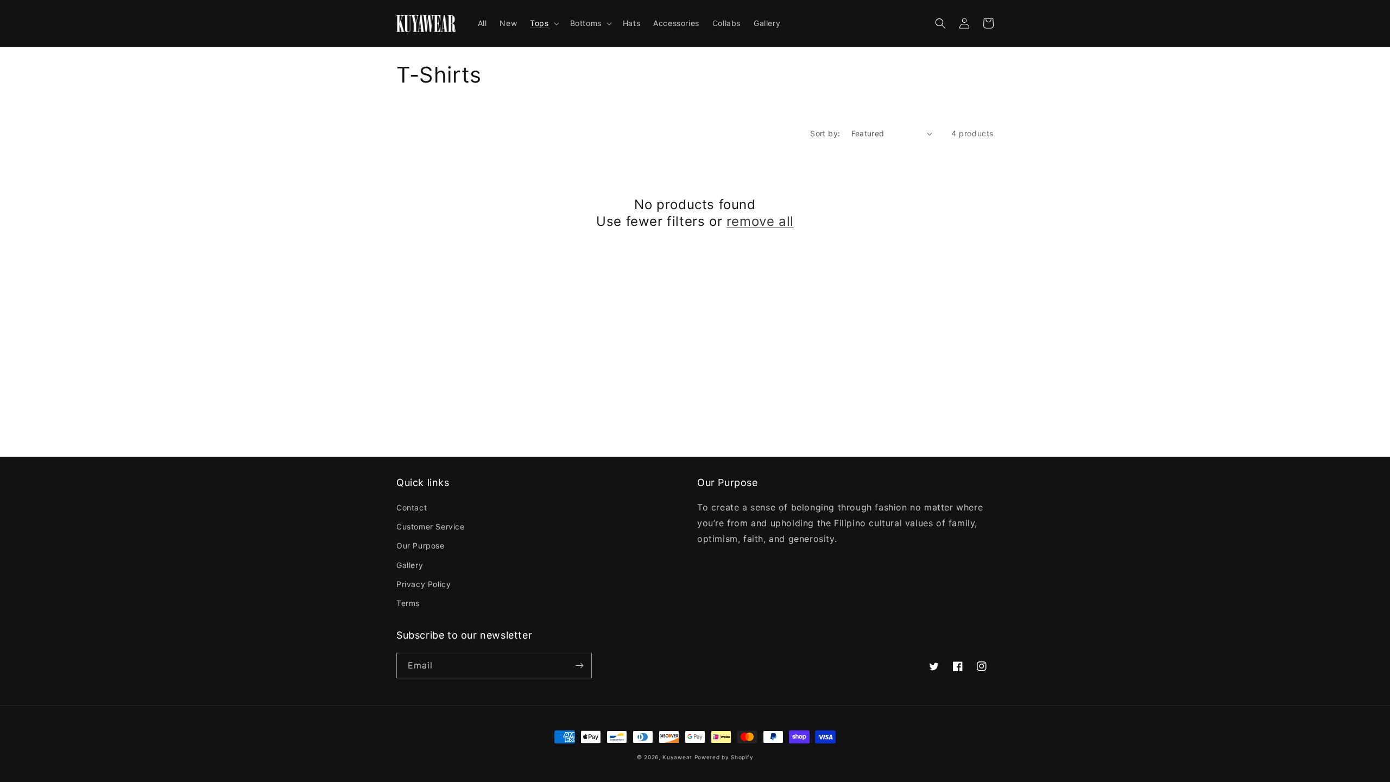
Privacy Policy (423, 584)
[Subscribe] (579, 665)
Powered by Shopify (724, 757)
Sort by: (825, 133)
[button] (543, 23)
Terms (408, 603)
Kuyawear (677, 757)
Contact (411, 507)
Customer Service (430, 526)
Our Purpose (420, 545)
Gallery (409, 565)
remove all (760, 221)
